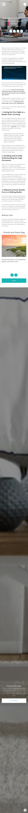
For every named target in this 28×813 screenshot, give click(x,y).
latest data (12, 58)
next (16, 275)
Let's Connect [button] (14, 700)
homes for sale (16, 196)
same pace (20, 197)
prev (12, 275)
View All (14, 280)
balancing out (11, 152)
